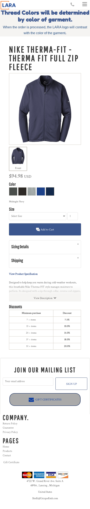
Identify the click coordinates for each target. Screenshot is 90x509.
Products (7, 451)
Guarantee (8, 428)
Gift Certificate (11, 462)
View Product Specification (23, 274)
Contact (7, 455)
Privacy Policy (10, 432)
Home (6, 447)
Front (18, 168)
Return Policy (10, 423)
